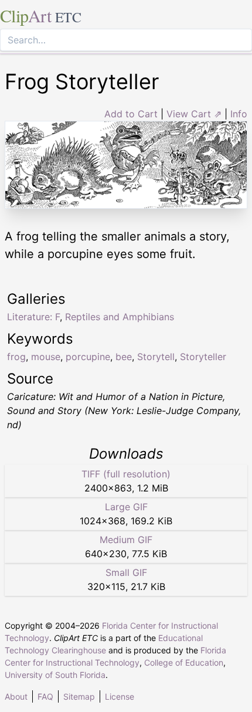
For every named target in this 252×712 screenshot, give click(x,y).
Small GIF (126, 572)
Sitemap (79, 696)
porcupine (88, 356)
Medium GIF (126, 539)
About (16, 696)
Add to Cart (131, 114)
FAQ (45, 696)
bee (123, 356)
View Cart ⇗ (194, 114)
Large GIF (126, 507)
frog (16, 356)
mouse (45, 356)
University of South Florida (55, 675)
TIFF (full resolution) (126, 474)
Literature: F (33, 317)
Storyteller (203, 356)
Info (238, 114)
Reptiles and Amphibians (119, 317)
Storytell (156, 356)
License (119, 696)
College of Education (183, 662)
